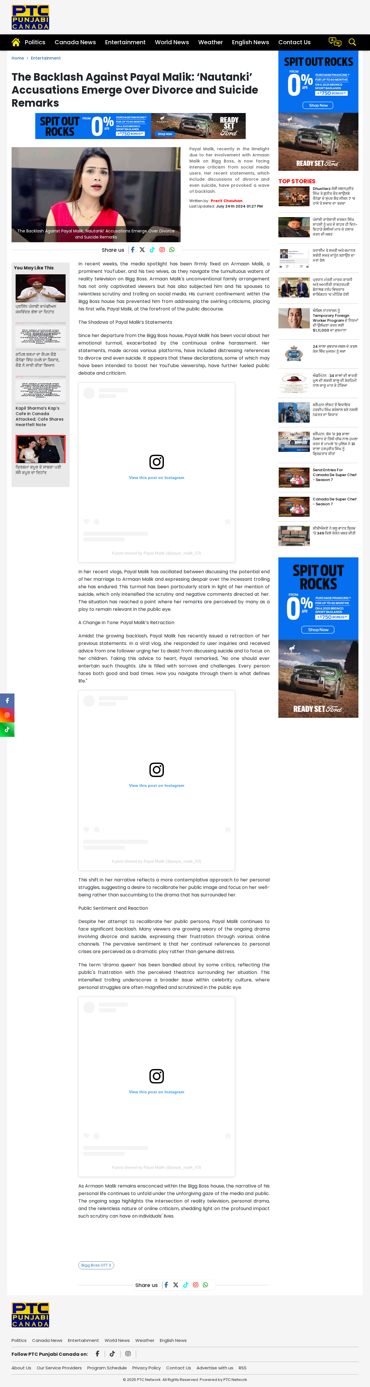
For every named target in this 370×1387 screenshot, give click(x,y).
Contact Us (294, 42)
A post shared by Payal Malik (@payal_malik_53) (156, 553)
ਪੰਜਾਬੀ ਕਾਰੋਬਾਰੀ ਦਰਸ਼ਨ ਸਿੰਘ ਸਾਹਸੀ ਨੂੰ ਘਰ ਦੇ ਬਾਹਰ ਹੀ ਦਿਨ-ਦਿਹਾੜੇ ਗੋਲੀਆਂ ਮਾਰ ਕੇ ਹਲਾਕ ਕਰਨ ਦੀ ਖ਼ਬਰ (335, 227)
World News (172, 42)
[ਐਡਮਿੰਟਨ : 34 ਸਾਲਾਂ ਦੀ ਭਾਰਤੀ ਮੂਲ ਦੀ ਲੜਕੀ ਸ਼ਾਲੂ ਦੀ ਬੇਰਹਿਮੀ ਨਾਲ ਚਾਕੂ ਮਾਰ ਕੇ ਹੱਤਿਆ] (294, 383)
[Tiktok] (113, 1354)
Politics (35, 42)
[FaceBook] (135, 250)
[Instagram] (129, 1354)
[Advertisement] (183, 1239)
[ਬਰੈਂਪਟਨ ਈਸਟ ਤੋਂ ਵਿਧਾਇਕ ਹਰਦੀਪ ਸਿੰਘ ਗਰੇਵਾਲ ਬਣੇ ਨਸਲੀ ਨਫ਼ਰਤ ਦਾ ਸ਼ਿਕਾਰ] (294, 412)
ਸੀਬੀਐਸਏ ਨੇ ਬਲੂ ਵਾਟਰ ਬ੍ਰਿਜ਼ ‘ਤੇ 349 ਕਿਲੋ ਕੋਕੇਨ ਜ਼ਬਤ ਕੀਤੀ (334, 531)
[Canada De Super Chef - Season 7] (294, 506)
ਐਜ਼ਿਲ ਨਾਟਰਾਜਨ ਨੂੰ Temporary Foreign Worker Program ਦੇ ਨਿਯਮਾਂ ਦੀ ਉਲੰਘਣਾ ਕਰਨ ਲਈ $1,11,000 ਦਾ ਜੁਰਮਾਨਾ (335, 320)
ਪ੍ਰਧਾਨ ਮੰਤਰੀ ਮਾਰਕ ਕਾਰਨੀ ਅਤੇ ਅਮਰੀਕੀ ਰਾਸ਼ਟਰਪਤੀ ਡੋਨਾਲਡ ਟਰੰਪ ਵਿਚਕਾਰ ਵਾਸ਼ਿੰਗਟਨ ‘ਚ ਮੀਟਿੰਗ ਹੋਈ (332, 287)
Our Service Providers (59, 1368)
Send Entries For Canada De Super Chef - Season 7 (335, 474)
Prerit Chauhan (227, 201)
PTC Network (235, 1379)
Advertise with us (215, 1368)
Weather (210, 42)
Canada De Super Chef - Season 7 (335, 501)
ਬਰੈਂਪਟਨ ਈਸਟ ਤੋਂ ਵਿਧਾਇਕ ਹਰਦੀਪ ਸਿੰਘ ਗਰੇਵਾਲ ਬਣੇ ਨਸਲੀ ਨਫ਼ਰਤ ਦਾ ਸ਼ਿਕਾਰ (335, 409)
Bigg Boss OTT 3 (96, 1265)
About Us (21, 1368)
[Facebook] (98, 1354)
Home (18, 58)
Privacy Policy (146, 1368)
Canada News (75, 42)
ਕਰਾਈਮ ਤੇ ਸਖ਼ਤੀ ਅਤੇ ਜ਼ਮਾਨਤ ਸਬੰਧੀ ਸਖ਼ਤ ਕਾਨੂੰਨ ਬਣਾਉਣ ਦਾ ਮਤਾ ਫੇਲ (334, 255)
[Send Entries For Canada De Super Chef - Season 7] (294, 477)
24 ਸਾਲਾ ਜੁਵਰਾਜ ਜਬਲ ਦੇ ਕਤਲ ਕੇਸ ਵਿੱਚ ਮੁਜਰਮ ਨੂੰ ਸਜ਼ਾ (335, 349)
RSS (243, 1368)
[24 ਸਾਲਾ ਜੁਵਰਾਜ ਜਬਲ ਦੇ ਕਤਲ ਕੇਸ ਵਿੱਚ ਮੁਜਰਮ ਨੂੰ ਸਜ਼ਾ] (294, 354)
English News (250, 42)
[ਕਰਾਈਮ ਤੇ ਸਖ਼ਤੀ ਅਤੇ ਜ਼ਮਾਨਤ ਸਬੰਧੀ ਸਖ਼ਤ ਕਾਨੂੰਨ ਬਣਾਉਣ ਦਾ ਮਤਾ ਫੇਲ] (294, 257)
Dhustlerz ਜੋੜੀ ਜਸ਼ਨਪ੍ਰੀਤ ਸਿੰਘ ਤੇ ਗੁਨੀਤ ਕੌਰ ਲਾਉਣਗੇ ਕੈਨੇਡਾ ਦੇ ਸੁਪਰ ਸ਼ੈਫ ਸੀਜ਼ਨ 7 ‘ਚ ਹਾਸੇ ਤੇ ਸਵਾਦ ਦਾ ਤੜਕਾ (334, 196)
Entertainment (125, 42)
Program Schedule (107, 1368)
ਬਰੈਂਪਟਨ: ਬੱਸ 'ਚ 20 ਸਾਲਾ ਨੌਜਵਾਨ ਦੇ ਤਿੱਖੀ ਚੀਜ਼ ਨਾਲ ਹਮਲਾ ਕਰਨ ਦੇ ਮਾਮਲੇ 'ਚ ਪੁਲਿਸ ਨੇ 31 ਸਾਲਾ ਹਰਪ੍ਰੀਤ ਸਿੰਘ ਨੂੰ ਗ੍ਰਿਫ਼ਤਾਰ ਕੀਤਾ (335, 443)
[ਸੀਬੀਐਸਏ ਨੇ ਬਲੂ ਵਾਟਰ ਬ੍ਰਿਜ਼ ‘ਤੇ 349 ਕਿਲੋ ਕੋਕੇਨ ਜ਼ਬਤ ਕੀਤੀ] (294, 535)
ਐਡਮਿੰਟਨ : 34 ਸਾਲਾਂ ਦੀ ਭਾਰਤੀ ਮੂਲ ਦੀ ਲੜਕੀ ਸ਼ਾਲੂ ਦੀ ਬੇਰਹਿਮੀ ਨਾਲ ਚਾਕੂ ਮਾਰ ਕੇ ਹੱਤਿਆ (335, 380)
